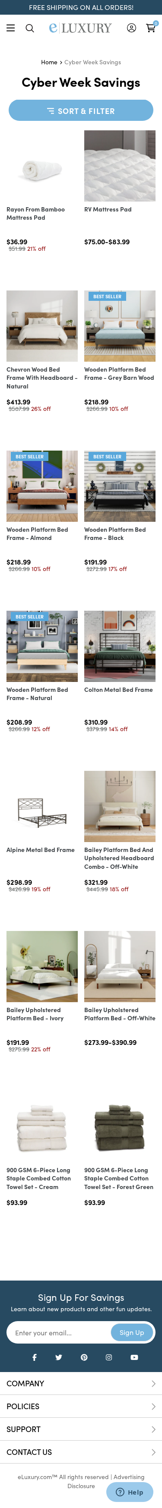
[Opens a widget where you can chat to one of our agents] (129, 1493)
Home (49, 62)
